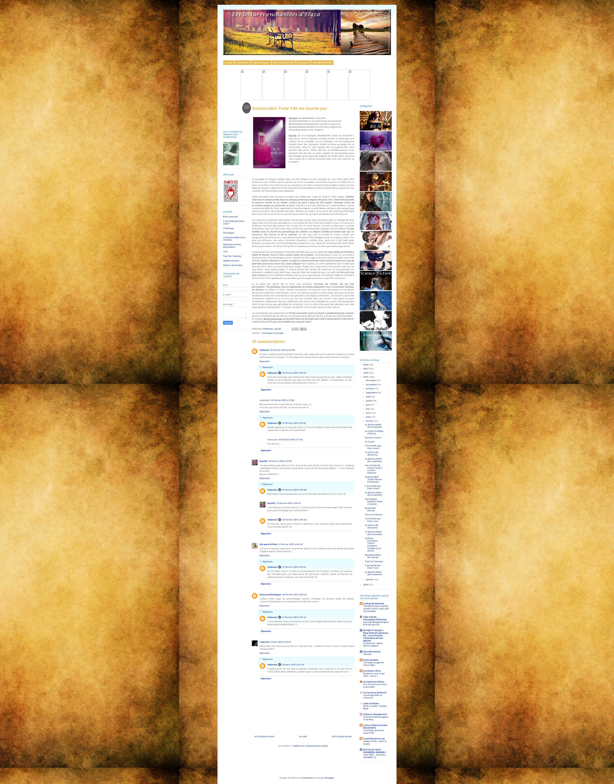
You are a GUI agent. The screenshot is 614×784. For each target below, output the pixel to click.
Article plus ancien (342, 736)
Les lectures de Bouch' (375, 692)
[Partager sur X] (299, 329)
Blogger (329, 777)
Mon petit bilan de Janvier (373, 556)
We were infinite (268, 544)
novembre (371, 384)
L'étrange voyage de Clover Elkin (373, 663)
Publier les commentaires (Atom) (310, 745)
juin (368, 404)
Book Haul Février (370, 509)
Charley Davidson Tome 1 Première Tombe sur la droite (373, 544)
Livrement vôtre (372, 670)
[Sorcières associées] (359, 99)
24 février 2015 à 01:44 (294, 519)
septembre (372, 392)
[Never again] (272, 99)
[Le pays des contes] (294, 99)
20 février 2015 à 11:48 (291, 439)
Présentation (243, 62)
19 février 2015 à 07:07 (294, 423)
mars (368, 417)
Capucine (264, 642)
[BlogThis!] (296, 329)
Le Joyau (369, 441)
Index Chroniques (261, 62)
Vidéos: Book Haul (232, 265)
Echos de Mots (370, 660)
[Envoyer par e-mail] (293, 329)
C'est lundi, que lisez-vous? (373, 446)
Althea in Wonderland (375, 714)
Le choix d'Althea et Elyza (374, 432)
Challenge (228, 228)
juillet (369, 400)
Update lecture (231, 260)
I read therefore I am (374, 738)
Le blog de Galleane (373, 603)
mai (368, 409)
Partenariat (303, 62)
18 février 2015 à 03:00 (282, 350)
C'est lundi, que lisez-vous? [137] (374, 731)
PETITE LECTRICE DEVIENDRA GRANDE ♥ (374, 750)
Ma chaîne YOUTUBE (322, 62)
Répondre (265, 361)
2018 (366, 364)
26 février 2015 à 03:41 (294, 594)
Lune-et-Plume (371, 703)
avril (368, 413)
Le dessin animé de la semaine (234, 238)
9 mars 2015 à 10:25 (280, 642)
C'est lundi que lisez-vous (373, 519)
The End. (367, 654)
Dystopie (278, 333)
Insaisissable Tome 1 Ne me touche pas (373, 479)
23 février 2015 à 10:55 (288, 503)
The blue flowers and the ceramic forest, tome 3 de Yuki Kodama (376, 608)
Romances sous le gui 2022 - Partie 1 (374, 674)
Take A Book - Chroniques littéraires (375, 618)
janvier (370, 579)
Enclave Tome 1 (373, 437)
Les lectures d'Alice (373, 681)
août (368, 396)
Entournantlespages (270, 594)
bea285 (263, 461)
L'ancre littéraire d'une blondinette (375, 726)
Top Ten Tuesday (232, 256)
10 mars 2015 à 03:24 (293, 664)
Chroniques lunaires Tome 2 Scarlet (373, 501)
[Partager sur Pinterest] (305, 329)
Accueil (228, 62)
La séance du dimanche (371, 453)
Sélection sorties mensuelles (232, 245)
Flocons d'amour (374, 514)
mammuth (308, 777)
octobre (370, 388)
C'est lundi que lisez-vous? (234, 222)
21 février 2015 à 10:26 (294, 567)
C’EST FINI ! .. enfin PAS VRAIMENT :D (374, 756)
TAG (225, 251)
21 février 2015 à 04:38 (290, 544)
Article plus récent (264, 736)
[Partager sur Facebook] (302, 329)
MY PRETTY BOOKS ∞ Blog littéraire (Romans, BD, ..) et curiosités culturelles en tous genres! (376, 635)
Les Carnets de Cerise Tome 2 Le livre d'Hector (373, 469)
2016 (366, 373)
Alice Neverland (371, 651)
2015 (366, 377)
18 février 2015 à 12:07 (280, 461)
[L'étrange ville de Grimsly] (316, 99)
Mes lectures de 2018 (284, 62)
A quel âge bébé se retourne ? (372, 696)
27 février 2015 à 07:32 (294, 617)
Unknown (264, 350)
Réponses (268, 367)
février (370, 421)
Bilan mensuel (230, 216)
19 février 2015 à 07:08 (294, 489)
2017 (365, 368)
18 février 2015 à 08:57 (294, 373)
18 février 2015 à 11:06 (282, 400)
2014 (366, 584)
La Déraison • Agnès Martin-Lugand (373, 644)
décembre (371, 380)
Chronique (267, 333)
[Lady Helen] (251, 99)
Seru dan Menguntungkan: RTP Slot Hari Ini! (376, 623)
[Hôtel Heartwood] (337, 99)
